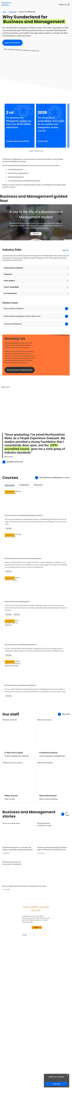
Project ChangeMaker (36, 287)
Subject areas (13, 11)
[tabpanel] (36, 595)
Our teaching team (36, 293)
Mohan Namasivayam (48, 796)
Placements (36, 274)
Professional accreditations (36, 268)
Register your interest (12, 42)
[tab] (9, 485)
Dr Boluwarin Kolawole (48, 753)
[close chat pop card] (67, 1075)
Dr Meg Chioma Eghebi (14, 753)
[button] (68, 4)
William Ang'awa (11, 796)
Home (4, 11)
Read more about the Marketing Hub (19, 370)
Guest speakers (36, 281)
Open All (65, 250)
